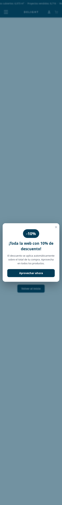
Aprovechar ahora (31, 273)
